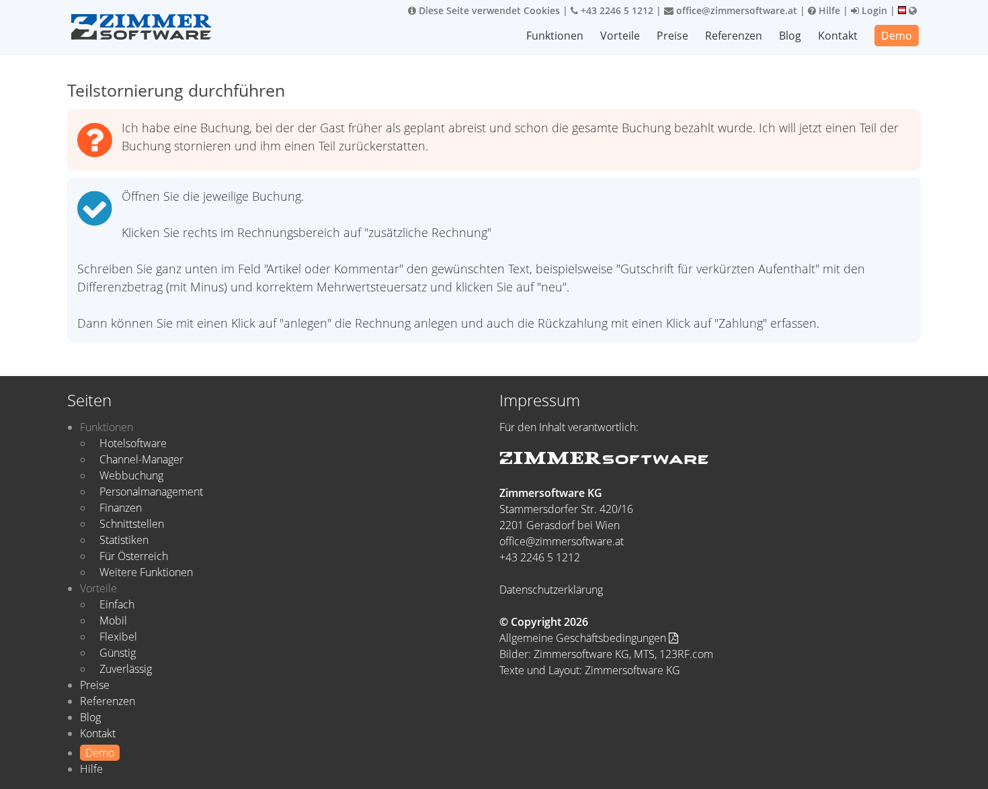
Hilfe (828, 10)
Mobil (113, 620)
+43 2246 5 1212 (615, 10)
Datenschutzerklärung (551, 589)
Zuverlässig (125, 668)
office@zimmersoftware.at (735, 10)
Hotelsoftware (133, 443)
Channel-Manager (141, 459)
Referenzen (733, 35)
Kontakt (838, 35)
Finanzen (120, 507)
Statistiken (124, 539)
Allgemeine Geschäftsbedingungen (584, 638)
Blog (790, 35)
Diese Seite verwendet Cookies (488, 10)
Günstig (117, 652)
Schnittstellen (131, 523)
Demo (896, 35)
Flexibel (118, 636)
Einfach (116, 604)
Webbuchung (131, 475)
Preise (672, 35)
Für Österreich (133, 556)
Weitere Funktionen (146, 572)
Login (873, 10)
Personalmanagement (151, 491)
